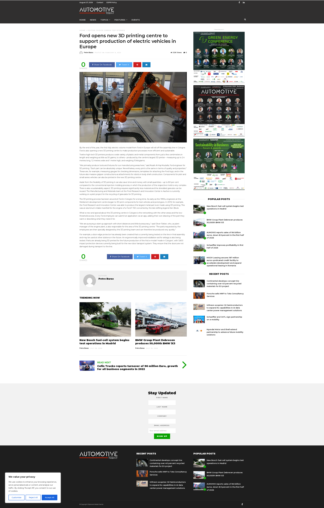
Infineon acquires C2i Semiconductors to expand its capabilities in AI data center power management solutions (225, 308)
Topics (104, 20)
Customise (16, 497)
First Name (162, 397)
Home (82, 20)
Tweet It (125, 65)
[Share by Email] (146, 64)
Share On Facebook (103, 65)
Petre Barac (88, 52)
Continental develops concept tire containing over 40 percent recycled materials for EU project (224, 283)
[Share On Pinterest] (137, 64)
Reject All (33, 497)
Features (120, 20)
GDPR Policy (111, 2)
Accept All (49, 497)
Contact (100, 2)
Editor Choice (96, 30)
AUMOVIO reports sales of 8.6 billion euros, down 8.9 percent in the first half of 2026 (225, 235)
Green (107, 30)
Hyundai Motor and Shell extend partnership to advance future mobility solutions (225, 332)
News (93, 20)
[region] (33, 488)
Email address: (162, 425)
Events (136, 20)
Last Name (162, 407)
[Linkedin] (244, 2)
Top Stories (118, 30)
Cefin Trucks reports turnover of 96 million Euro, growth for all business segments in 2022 (137, 368)
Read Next (104, 362)
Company (162, 416)
